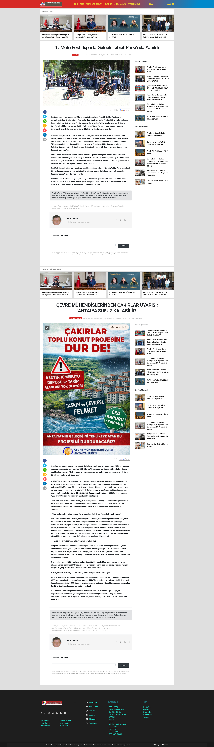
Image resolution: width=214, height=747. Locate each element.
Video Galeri (93, 707)
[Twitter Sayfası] (46, 713)
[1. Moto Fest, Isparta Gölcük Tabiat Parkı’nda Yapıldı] (86, 83)
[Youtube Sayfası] (54, 713)
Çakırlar (93, 481)
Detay (157, 745)
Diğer (151, 4)
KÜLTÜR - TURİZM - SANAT (118, 724)
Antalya (89, 501)
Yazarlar (92, 711)
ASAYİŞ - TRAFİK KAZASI (130, 4)
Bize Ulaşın (93, 723)
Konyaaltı (75, 481)
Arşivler (92, 715)
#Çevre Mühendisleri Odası (111, 626)
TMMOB (54, 501)
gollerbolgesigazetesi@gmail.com (78, 222)
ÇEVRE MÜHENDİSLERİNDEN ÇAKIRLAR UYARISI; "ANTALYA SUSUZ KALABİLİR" (157, 88)
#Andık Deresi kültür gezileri (70, 208)
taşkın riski (101, 546)
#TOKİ (78, 626)
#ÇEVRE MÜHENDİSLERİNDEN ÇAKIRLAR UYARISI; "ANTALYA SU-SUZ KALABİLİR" (79, 630)
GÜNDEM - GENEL (111, 4)
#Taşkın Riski (67, 628)
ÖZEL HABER (79, 4)
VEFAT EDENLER (114, 732)
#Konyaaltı (63, 626)
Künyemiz (92, 719)
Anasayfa (45, 11)
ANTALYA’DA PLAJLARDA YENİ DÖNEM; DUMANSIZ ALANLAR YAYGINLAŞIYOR (158, 78)
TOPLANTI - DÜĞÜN (115, 734)
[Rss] (61, 713)
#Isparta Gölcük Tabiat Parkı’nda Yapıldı (75, 206)
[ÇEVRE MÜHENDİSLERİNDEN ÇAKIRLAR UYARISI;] (86, 389)
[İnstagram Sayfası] (50, 713)
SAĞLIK (111, 719)
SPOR (52, 11)
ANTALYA (55, 481)
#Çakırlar (71, 626)
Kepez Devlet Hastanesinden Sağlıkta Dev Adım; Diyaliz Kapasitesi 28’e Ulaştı (157, 97)
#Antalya (54, 626)
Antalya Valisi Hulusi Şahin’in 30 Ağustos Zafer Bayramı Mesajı (157, 69)
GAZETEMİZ (113, 729)
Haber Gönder (64, 726)
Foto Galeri (93, 702)
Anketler (146, 709)
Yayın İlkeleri (45, 723)
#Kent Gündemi (104, 628)
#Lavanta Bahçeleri (117, 206)
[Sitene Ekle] (69, 713)
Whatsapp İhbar (65, 723)
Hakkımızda (45, 721)
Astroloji (146, 717)
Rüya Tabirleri (147, 714)
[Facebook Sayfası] (42, 713)
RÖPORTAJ (113, 727)
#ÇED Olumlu (87, 626)
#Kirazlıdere (55, 208)
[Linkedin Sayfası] (57, 713)
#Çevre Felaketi (92, 628)
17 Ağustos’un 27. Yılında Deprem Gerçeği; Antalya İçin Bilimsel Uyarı (157, 173)
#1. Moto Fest (56, 206)
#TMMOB (96, 626)
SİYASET (112, 717)
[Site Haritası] (65, 713)
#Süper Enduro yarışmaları (100, 206)
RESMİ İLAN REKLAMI (94, 4)
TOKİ (99, 484)
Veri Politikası (45, 726)
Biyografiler (147, 712)
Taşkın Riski (58, 541)
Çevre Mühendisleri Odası (69, 501)
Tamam (165, 745)
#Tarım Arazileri (79, 628)
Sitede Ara (146, 707)
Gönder (123, 245)
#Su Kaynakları (56, 628)
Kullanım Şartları (65, 721)
